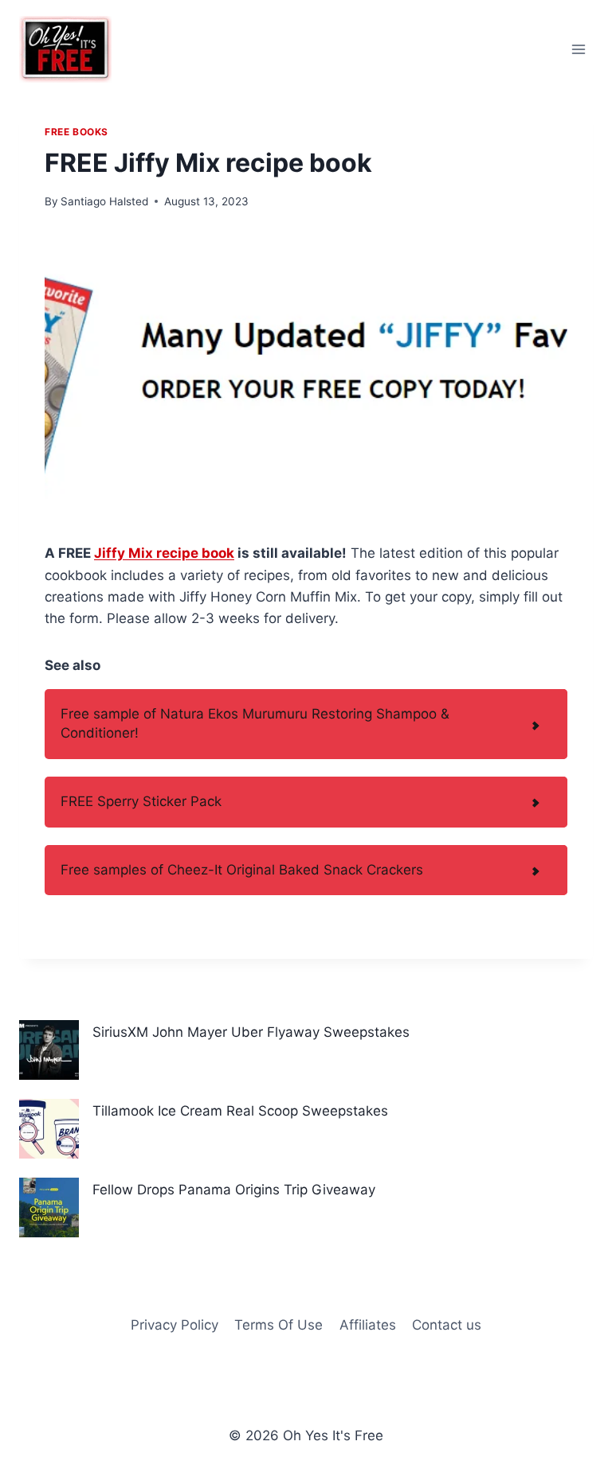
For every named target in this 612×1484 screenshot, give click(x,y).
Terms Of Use (278, 1325)
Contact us (446, 1325)
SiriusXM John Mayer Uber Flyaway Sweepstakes (251, 1032)
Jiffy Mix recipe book (164, 553)
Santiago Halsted (104, 201)
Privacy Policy (174, 1325)
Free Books (76, 132)
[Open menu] (578, 49)
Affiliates (367, 1325)
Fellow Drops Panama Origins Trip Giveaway (233, 1190)
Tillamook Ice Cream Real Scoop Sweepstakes (240, 1111)
